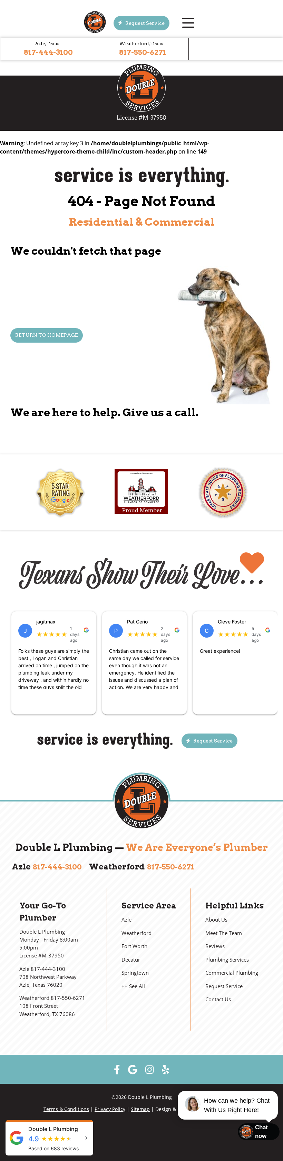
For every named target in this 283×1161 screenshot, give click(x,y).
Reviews (215, 946)
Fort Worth (134, 946)
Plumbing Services (227, 959)
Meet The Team (223, 933)
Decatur (130, 959)
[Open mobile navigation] (188, 23)
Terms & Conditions (66, 1109)
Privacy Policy (110, 1109)
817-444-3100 (48, 52)
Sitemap (140, 1109)
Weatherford (136, 933)
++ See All (133, 986)
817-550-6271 (142, 52)
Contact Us (218, 999)
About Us (216, 919)
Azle (126, 919)
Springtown (135, 972)
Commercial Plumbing (231, 972)
